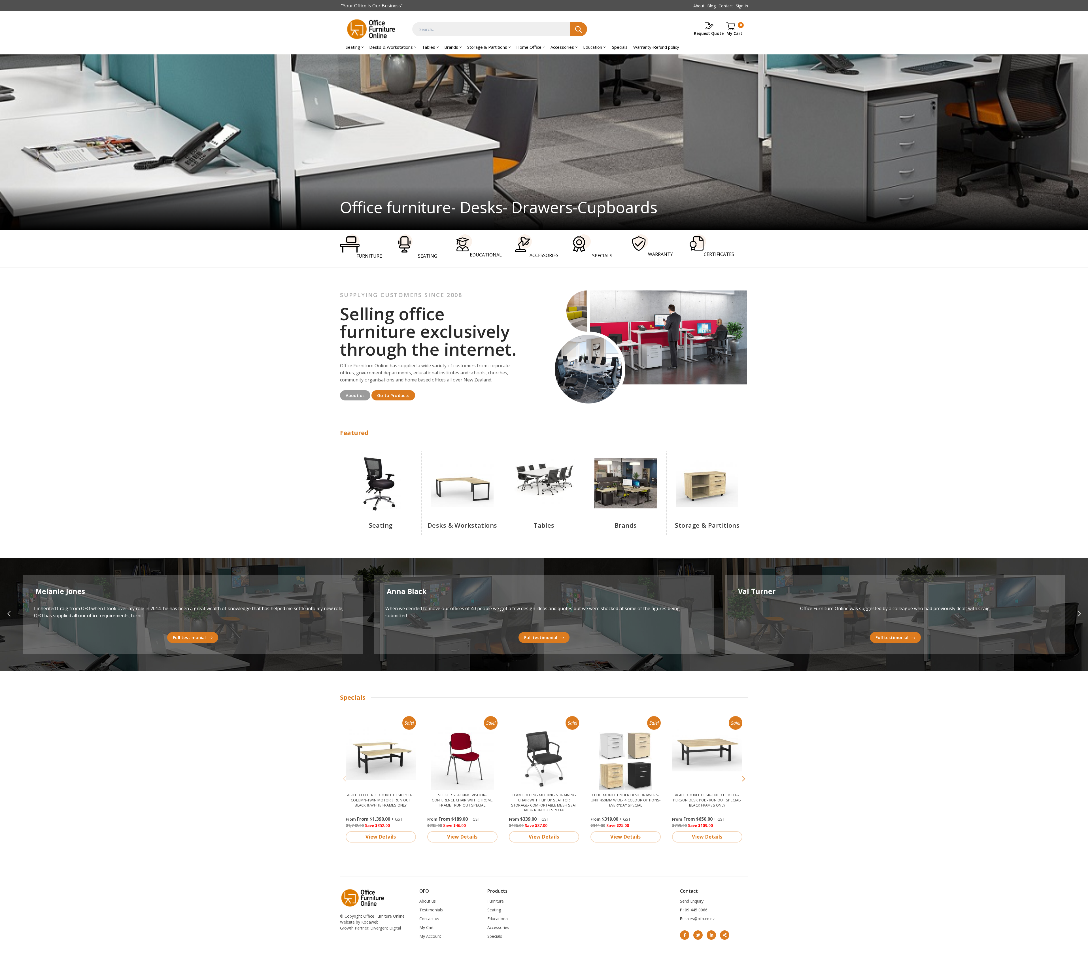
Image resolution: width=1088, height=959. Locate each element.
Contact (726, 6)
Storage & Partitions (487, 47)
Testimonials (431, 910)
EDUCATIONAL (486, 255)
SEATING (427, 256)
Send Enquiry (692, 901)
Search (578, 29)
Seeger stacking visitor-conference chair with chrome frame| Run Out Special (462, 800)
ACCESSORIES (544, 255)
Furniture (495, 901)
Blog (711, 6)
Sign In (742, 6)
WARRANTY (660, 254)
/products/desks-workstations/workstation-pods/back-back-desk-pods (544, 142)
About (698, 6)
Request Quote (709, 33)
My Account (430, 936)
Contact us (429, 918)
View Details (381, 836)
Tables (428, 47)
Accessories (562, 47)
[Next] (743, 779)
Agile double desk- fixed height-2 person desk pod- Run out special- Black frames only (707, 800)
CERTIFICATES (719, 254)
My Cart (426, 927)
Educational (498, 918)
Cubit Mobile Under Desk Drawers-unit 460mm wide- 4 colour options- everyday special (626, 800)
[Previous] (344, 779)
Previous (9, 614)
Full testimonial (189, 637)
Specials (620, 47)
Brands (451, 47)
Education (592, 47)
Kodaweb (370, 922)
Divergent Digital (385, 928)
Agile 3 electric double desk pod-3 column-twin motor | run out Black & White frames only (381, 800)
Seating (353, 47)
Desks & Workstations (391, 47)
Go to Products (393, 395)
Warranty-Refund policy (656, 47)
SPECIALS (602, 256)
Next (1079, 614)
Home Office (528, 47)
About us (355, 395)
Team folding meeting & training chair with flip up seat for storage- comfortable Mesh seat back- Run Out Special (544, 802)
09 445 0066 (695, 910)
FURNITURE (369, 256)
